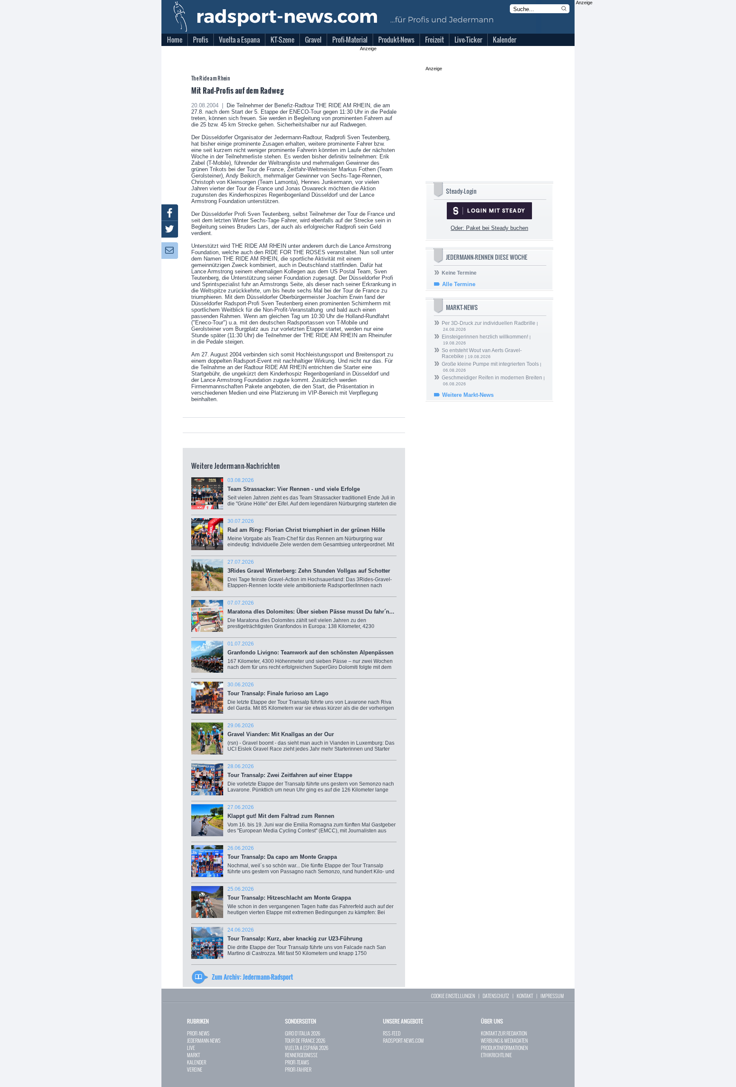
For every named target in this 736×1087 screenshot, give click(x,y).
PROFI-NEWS (198, 1033)
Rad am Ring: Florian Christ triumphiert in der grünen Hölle (310, 536)
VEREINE (194, 1069)
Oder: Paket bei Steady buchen (489, 228)
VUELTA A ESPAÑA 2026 (306, 1047)
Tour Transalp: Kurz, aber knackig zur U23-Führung (309, 944)
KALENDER (196, 1062)
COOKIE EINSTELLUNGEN (453, 995)
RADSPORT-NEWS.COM (403, 1040)
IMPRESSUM (552, 995)
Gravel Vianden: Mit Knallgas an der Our (310, 740)
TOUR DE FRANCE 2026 (305, 1040)
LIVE (191, 1047)
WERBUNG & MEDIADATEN (504, 1040)
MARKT (193, 1054)
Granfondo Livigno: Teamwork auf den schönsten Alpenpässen (310, 658)
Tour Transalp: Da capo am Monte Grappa (310, 862)
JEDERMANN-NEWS (204, 1040)
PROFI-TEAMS (297, 1062)
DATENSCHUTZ (496, 995)
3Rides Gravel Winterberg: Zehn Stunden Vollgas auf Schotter (310, 576)
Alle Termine (458, 284)
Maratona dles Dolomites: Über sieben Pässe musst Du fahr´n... (310, 619)
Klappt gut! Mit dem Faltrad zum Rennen (311, 822)
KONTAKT (525, 995)
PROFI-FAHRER (298, 1069)
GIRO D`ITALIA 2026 (302, 1033)
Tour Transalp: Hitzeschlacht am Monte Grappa (310, 903)
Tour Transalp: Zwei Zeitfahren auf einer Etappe (310, 781)
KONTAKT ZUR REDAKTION (504, 1033)
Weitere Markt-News (468, 395)
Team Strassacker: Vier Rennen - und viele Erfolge (312, 495)
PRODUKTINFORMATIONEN (504, 1047)
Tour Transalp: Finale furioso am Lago (310, 699)
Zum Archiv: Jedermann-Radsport (252, 976)
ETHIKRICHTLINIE (496, 1054)
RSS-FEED (391, 1033)
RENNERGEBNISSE (301, 1054)
